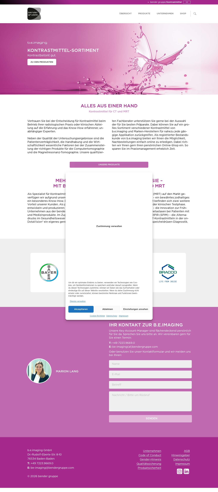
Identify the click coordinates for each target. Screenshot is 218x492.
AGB (187, 451)
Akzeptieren (81, 309)
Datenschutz (111, 316)
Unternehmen (152, 451)
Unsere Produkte (109, 165)
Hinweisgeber (180, 455)
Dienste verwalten (78, 301)
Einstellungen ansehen (135, 309)
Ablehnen (107, 309)
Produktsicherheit (149, 468)
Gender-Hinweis (150, 459)
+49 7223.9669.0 (42, 463)
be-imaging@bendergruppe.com (52, 468)
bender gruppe (158, 2)
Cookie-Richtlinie (97, 316)
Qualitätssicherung (149, 464)
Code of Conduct (150, 455)
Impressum (123, 316)
